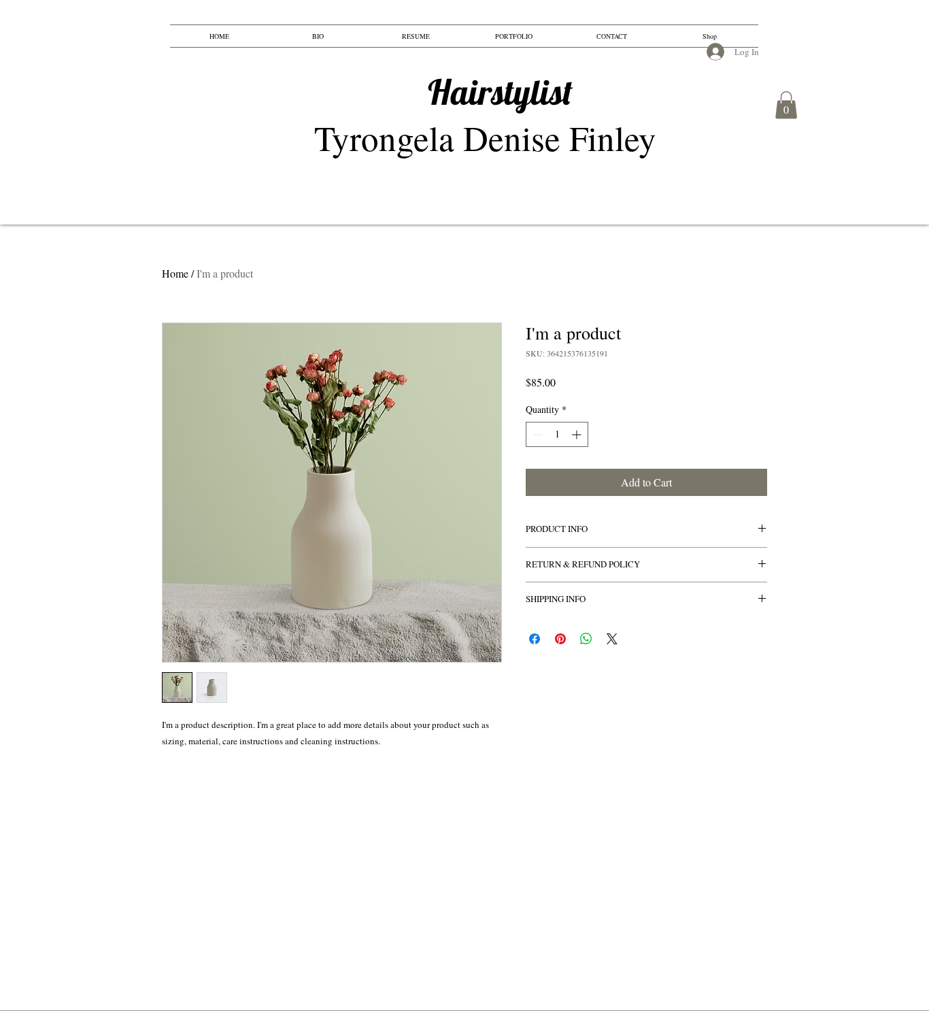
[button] (786, 105)
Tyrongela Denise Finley (444, 115)
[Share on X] (612, 639)
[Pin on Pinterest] (560, 639)
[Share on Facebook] (534, 639)
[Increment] (577, 434)
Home (175, 273)
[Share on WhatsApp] (586, 639)
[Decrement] (536, 434)
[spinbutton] (557, 434)
